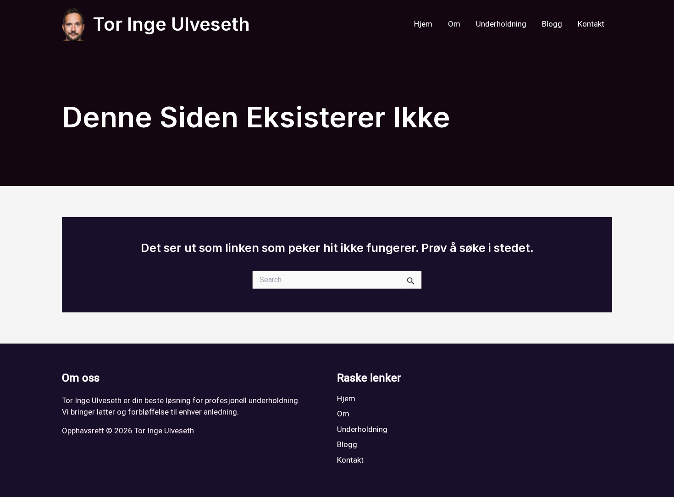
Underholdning (501, 24)
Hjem (423, 24)
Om (454, 24)
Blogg (552, 24)
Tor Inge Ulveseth (171, 24)
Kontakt (591, 24)
